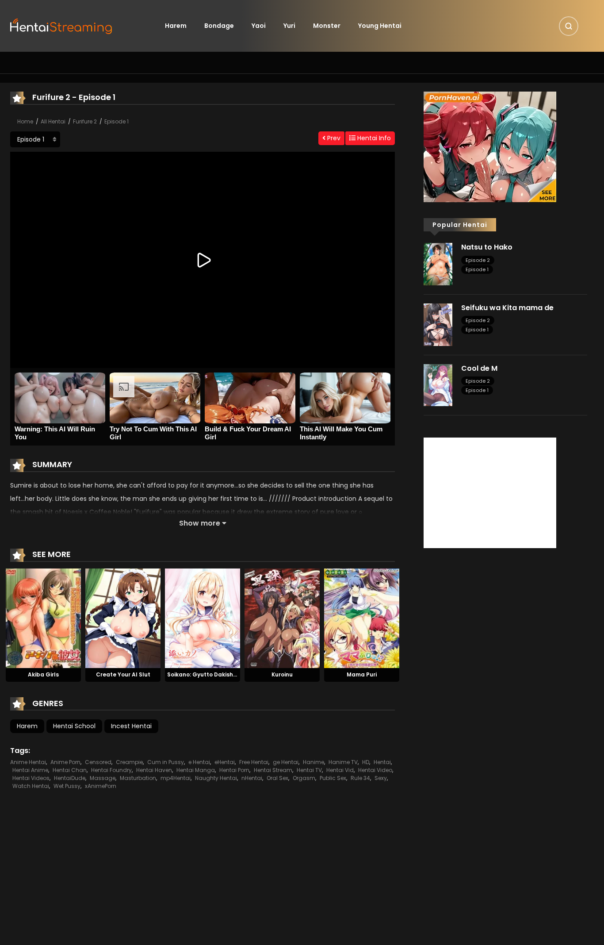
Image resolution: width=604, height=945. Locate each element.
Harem (176, 25)
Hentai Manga (195, 770)
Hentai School (74, 726)
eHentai (224, 762)
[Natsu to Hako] (438, 263)
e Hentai (199, 762)
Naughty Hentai (216, 778)
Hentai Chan (70, 770)
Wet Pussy (67, 786)
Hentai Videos (31, 778)
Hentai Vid (340, 770)
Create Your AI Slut (123, 674)
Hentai (382, 762)
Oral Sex (277, 778)
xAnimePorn (100, 786)
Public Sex (333, 778)
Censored (98, 762)
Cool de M (479, 368)
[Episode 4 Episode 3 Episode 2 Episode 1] (35, 139)
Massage (102, 778)
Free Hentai (253, 762)
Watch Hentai (30, 786)
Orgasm (304, 778)
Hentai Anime (30, 770)
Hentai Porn (234, 770)
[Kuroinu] (282, 617)
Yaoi (259, 25)
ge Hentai (285, 762)
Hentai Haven (154, 770)
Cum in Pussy (165, 762)
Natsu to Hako (486, 247)
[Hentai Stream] (61, 25)
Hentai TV (309, 770)
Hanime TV (343, 762)
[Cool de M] (438, 384)
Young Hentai (379, 25)
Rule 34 (360, 778)
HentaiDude (69, 778)
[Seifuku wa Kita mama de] (438, 324)
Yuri (289, 25)
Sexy (381, 778)
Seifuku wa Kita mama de (507, 308)
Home (25, 121)
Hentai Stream (273, 770)
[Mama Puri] (361, 617)
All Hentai (53, 121)
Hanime (313, 762)
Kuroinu (282, 674)
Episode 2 (478, 260)
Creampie (129, 762)
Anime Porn (65, 762)
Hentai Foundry (111, 770)
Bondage (219, 25)
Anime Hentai (28, 762)
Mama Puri (362, 674)
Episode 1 (116, 121)
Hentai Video (375, 770)
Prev (332, 138)
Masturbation (138, 778)
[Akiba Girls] (43, 617)
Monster (326, 25)
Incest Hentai (131, 726)
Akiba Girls (43, 674)
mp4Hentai (176, 778)
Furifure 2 (85, 121)
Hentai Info (373, 138)
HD (365, 762)
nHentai (251, 778)
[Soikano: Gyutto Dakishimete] (202, 617)
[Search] (568, 26)
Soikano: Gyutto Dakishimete (208, 674)
